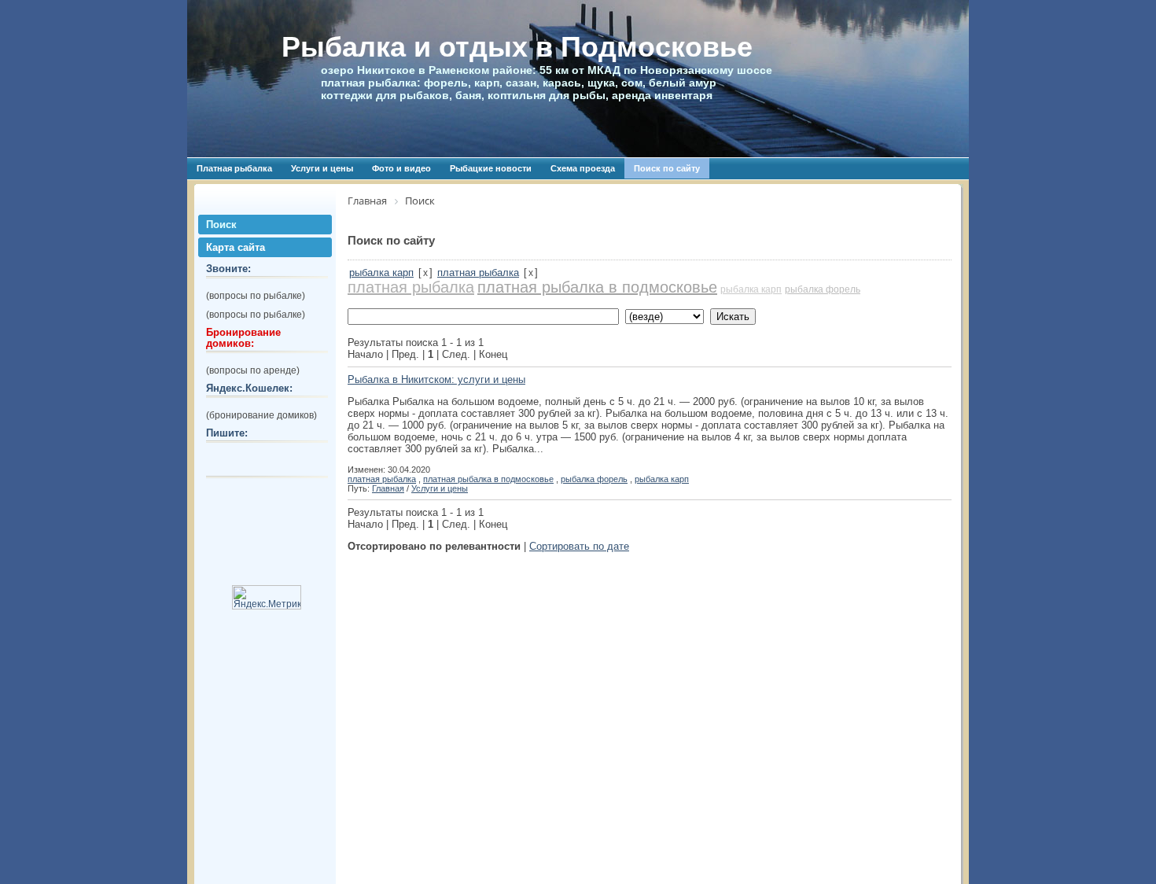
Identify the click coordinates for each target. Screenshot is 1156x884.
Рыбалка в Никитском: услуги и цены (436, 379)
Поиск (221, 224)
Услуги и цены (322, 168)
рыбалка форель (822, 289)
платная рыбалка (478, 272)
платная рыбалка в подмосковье (597, 287)
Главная (388, 488)
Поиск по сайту (667, 168)
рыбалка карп (381, 272)
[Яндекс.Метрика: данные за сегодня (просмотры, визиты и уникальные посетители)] (266, 597)
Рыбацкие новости (491, 168)
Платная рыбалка (234, 168)
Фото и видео (401, 168)
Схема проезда (582, 168)
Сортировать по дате (579, 546)
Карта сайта (235, 247)
